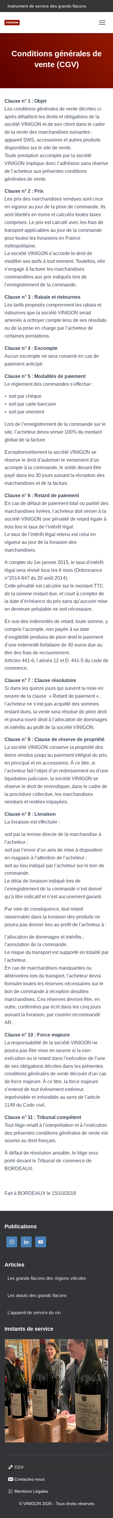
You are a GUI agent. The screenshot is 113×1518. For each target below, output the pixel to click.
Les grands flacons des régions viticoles (47, 1278)
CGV (19, 1467)
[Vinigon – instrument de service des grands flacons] (14, 22)
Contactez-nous (29, 1479)
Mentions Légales (31, 1491)
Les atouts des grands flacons (37, 1295)
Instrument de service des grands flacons (47, 6)
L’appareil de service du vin (34, 1312)
